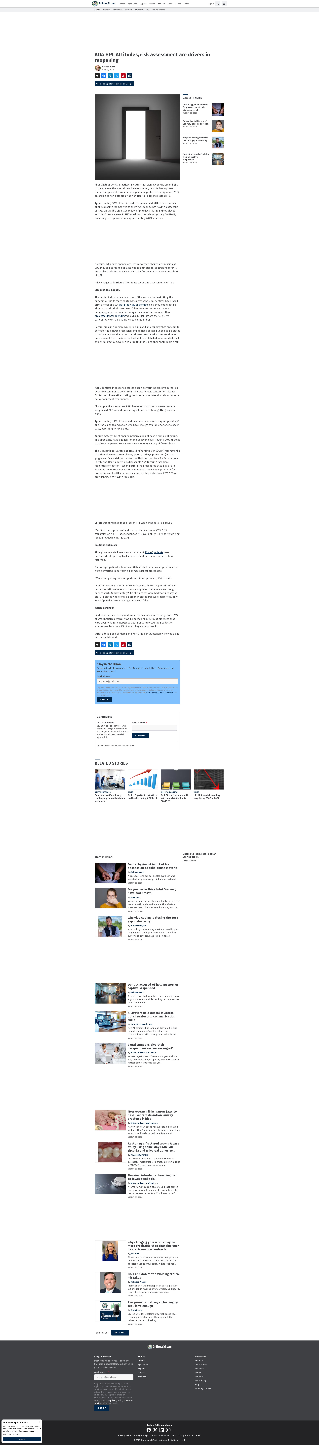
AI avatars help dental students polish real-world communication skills (151, 1016)
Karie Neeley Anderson (141, 1024)
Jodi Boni (134, 1253)
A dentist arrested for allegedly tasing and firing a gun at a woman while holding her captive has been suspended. (153, 999)
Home (130, 792)
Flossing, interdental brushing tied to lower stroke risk (152, 1177)
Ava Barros (135, 897)
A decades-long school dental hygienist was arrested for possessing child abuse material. (152, 878)
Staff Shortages (103, 792)
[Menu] (224, 3)
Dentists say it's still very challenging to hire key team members (110, 798)
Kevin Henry (136, 1310)
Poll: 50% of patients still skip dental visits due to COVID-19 (174, 798)
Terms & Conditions (160, 1435)
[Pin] (123, 75)
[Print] (97, 75)
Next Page (120, 1333)
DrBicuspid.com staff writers (144, 1052)
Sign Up (104, 699)
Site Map (189, 1435)
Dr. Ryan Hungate (138, 925)
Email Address (104, 676)
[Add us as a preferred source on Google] (129, 75)
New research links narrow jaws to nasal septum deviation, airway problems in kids (152, 1115)
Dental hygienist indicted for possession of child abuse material (195, 107)
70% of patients (154, 552)
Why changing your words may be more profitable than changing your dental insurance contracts (153, 1245)
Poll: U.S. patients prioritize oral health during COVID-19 (142, 797)
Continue (140, 735)
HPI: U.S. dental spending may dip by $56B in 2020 (207, 797)
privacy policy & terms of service (159, 692)
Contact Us (177, 1435)
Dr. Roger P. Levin (138, 1282)
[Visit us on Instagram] (168, 1430)
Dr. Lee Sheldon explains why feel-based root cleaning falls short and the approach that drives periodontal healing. (152, 1317)
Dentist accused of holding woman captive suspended (196, 157)
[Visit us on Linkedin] (162, 1430)
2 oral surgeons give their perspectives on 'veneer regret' (150, 1046)
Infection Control (170, 792)
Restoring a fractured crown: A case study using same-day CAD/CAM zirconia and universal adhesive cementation (153, 1147)
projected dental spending (110, 315)
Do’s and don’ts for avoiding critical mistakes (154, 1275)
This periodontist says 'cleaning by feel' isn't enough (153, 1304)
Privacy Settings (141, 1435)
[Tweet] (116, 75)
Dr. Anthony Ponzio (139, 1155)
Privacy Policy (124, 1435)
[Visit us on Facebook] (149, 1430)
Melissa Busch (108, 67)
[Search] (217, 3)
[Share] (103, 75)
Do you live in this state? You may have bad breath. (195, 122)
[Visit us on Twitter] (155, 1430)
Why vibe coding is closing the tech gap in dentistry (195, 139)
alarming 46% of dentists (134, 304)
